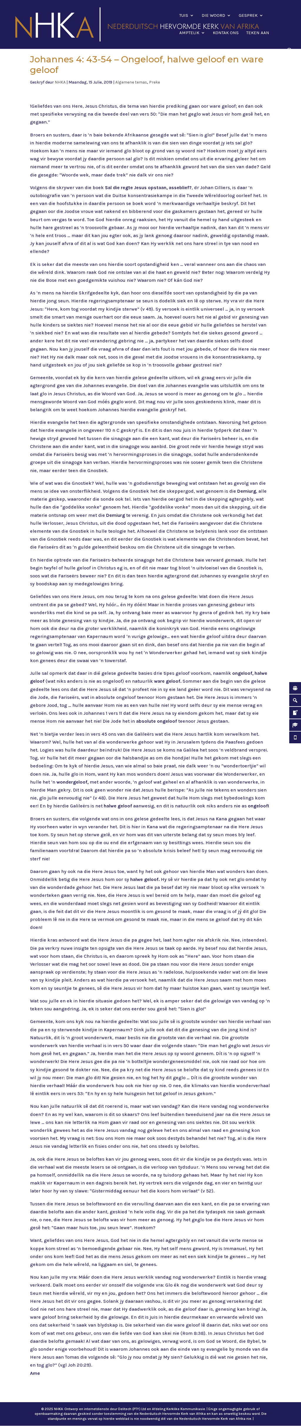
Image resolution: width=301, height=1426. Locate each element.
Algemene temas (131, 82)
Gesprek (248, 15)
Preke (154, 82)
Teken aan (257, 33)
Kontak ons (226, 33)
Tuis (183, 15)
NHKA (60, 82)
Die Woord (213, 15)
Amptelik (189, 33)
